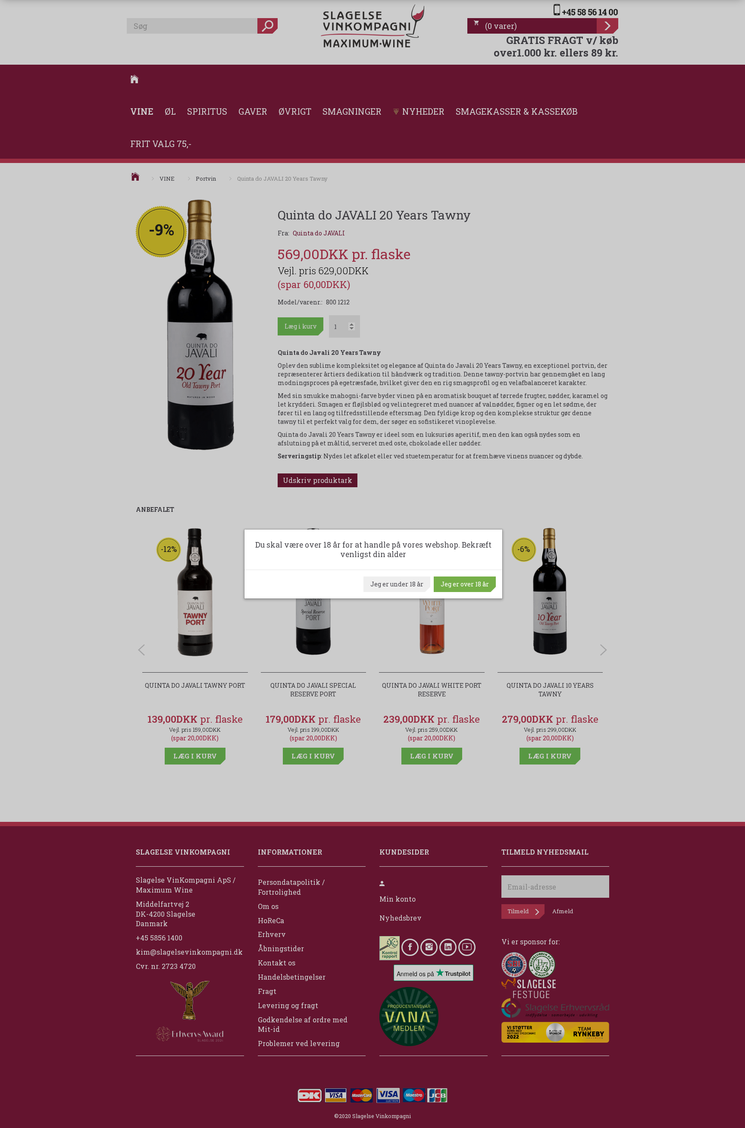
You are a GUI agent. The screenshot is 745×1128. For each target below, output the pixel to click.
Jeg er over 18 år (465, 584)
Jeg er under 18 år (396, 584)
